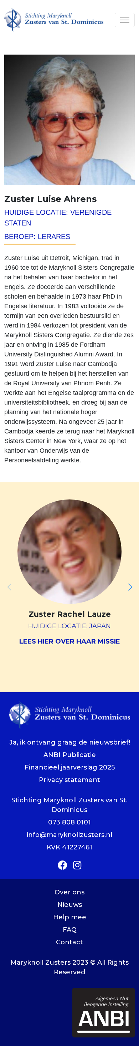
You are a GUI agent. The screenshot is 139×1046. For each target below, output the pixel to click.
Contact (69, 942)
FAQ (70, 930)
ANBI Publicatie (69, 755)
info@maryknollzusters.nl (69, 835)
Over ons (69, 892)
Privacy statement (69, 780)
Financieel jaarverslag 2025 (70, 767)
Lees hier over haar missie (69, 641)
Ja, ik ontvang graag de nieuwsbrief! (69, 742)
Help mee (69, 917)
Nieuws (69, 905)
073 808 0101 (69, 822)
